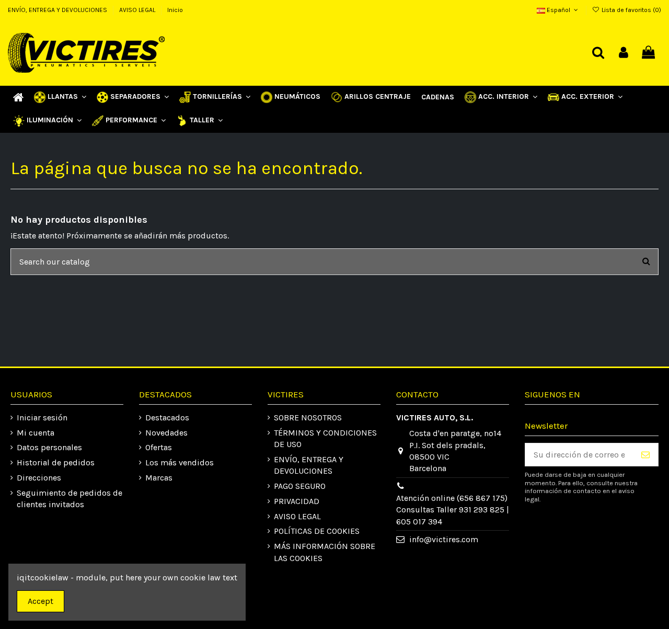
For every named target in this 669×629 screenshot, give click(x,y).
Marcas (158, 478)
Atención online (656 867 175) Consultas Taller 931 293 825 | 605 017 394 (452, 510)
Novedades (166, 433)
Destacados (167, 417)
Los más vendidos (179, 462)
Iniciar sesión (42, 417)
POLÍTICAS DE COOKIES (317, 531)
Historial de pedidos (56, 462)
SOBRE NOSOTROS (308, 417)
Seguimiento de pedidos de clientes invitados (69, 498)
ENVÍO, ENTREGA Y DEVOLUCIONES (58, 10)
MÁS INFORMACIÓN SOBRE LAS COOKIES (324, 552)
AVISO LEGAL (138, 10)
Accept (40, 601)
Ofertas (158, 447)
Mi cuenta (35, 433)
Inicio (175, 10)
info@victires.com (443, 539)
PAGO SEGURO (300, 486)
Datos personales (49, 447)
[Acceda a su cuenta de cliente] (623, 53)
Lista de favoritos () (630, 10)
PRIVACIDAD (296, 501)
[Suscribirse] (645, 454)
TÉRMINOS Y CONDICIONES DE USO (325, 438)
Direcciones (39, 478)
